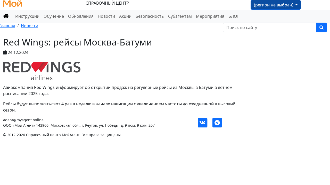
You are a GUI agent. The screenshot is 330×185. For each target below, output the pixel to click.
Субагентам (180, 16)
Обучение (54, 16)
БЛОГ (233, 16)
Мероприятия (210, 16)
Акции (125, 16)
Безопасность (150, 16)
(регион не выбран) (274, 5)
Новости (106, 16)
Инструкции (27, 16)
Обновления (81, 16)
